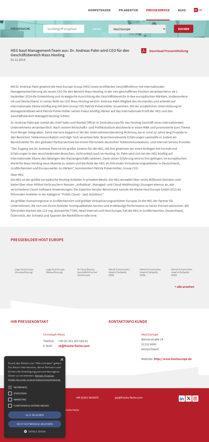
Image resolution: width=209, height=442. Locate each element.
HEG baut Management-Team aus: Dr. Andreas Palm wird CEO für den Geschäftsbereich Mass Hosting (70, 52)
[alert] (34, 397)
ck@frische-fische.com (74, 346)
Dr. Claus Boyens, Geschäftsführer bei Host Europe (87, 272)
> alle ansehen (184, 287)
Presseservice (158, 10)
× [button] (61, 359)
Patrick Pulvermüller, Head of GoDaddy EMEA (119, 272)
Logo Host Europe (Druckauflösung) (24, 271)
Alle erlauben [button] (35, 415)
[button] (10, 387)
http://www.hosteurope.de (173, 359)
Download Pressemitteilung (168, 51)
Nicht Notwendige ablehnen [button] (35, 423)
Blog (182, 10)
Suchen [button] (183, 29)
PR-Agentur (128, 10)
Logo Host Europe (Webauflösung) (55, 271)
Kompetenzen (99, 10)
